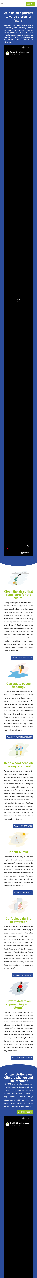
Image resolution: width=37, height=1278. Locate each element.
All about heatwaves (23, 826)
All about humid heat (23, 893)
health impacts (9, 949)
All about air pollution (21, 658)
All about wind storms (22, 1058)
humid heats (25, 866)
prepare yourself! (10, 1051)
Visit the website (25, 1112)
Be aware (7, 1047)
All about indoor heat (22, 975)
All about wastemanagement (19, 737)
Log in (29, 4)
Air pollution (18, 606)
